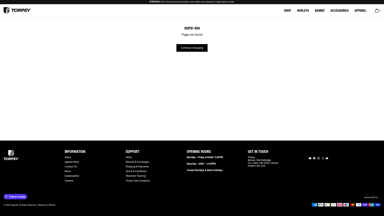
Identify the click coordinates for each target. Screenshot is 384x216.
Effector (52, 205)
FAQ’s (129, 157)
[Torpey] (17, 10)
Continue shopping (192, 47)
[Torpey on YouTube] (327, 158)
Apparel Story (72, 162)
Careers (69, 181)
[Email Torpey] (310, 158)
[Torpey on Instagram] (318, 158)
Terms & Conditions (136, 171)
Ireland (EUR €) (370, 197)
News (68, 171)
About (68, 157)
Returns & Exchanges (137, 162)
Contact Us (71, 167)
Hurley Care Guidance (138, 181)
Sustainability (72, 176)
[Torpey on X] (323, 158)
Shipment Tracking (136, 176)
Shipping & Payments (137, 167)
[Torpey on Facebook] (314, 158)
